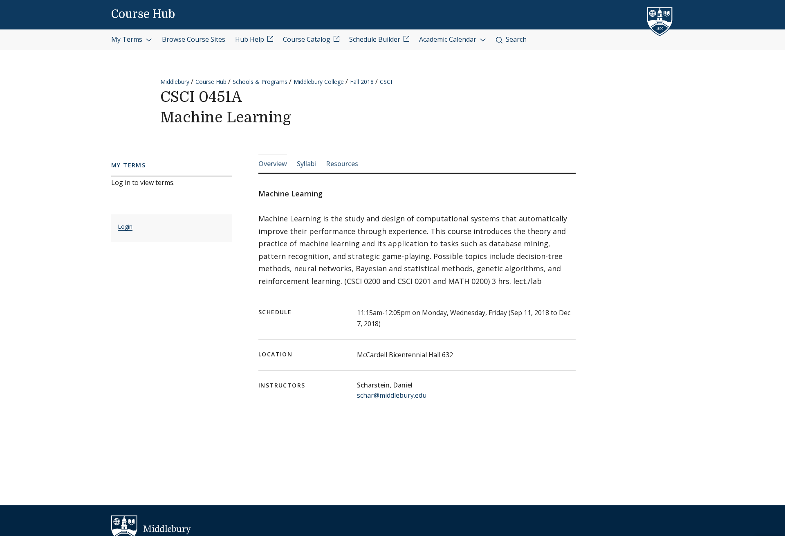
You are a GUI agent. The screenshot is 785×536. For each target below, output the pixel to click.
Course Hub (143, 14)
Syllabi (306, 163)
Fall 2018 (362, 82)
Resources (342, 163)
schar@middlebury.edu (391, 395)
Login (125, 226)
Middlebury (174, 82)
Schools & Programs (260, 82)
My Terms (127, 39)
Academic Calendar (448, 39)
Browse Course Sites (193, 39)
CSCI (386, 82)
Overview (272, 163)
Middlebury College (319, 82)
